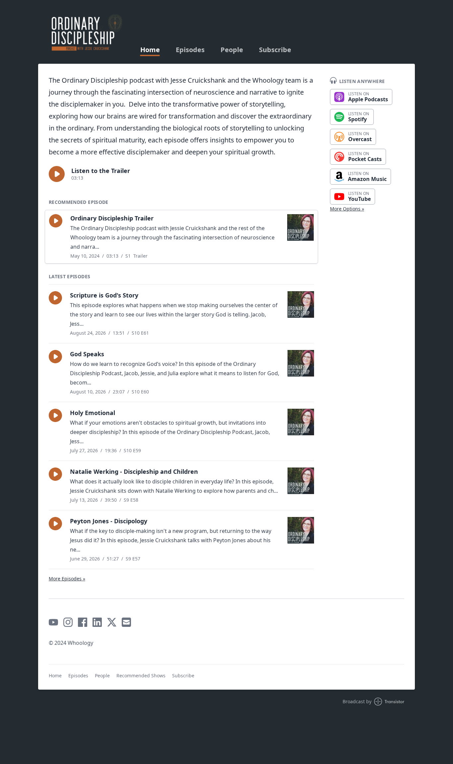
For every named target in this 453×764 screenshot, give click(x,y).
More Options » (347, 209)
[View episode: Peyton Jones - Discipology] (301, 530)
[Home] (86, 32)
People (232, 49)
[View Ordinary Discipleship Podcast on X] (111, 622)
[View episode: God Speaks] (301, 363)
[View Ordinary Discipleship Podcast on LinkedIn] (97, 622)
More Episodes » (67, 578)
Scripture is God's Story (104, 295)
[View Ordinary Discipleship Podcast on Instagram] (68, 622)
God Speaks (87, 354)
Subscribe (275, 49)
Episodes (190, 49)
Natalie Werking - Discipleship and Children (134, 471)
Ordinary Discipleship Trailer (112, 218)
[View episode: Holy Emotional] (301, 422)
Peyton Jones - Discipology (108, 521)
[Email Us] (126, 622)
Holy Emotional (92, 413)
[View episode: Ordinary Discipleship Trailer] (300, 227)
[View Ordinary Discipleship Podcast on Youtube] (53, 622)
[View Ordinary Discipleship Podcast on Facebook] (82, 622)
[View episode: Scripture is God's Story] (301, 304)
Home (150, 49)
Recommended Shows (140, 675)
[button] (57, 174)
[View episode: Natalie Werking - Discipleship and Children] (301, 480)
